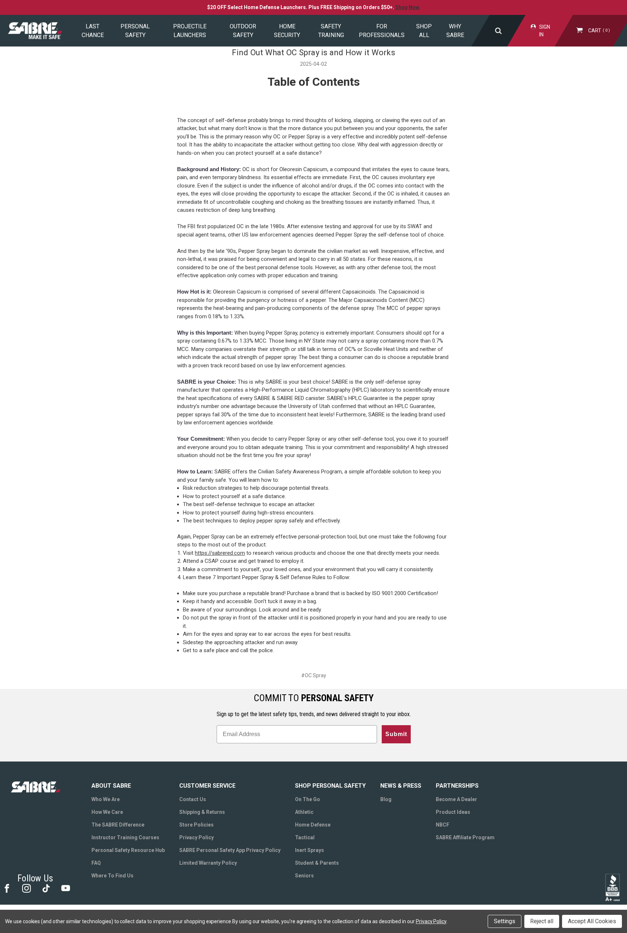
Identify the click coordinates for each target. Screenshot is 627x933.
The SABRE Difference (117, 825)
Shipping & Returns (202, 812)
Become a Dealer (456, 799)
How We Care (107, 812)
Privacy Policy (196, 837)
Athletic (304, 812)
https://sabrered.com (220, 553)
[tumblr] (45, 888)
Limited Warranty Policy (208, 863)
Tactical (305, 837)
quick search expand (498, 30)
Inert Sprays (309, 850)
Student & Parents (317, 863)
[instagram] (26, 888)
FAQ (96, 863)
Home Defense (313, 825)
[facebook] (6, 888)
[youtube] (65, 888)
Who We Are (105, 799)
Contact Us (192, 799)
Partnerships (457, 785)
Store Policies (196, 825)
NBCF (442, 825)
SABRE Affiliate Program (465, 837)
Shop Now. (407, 7)
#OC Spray (313, 675)
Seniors (304, 876)
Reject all (541, 921)
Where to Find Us (112, 876)
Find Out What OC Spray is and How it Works (313, 52)
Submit (396, 734)
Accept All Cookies (592, 921)
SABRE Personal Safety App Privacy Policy (229, 850)
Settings (504, 921)
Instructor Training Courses (125, 837)
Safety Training (331, 31)
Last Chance (93, 31)
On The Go (307, 799)
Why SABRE (455, 31)
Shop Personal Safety (330, 785)
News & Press (400, 785)
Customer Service (207, 785)
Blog (386, 799)
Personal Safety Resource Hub (128, 850)
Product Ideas (453, 812)
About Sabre (111, 785)
